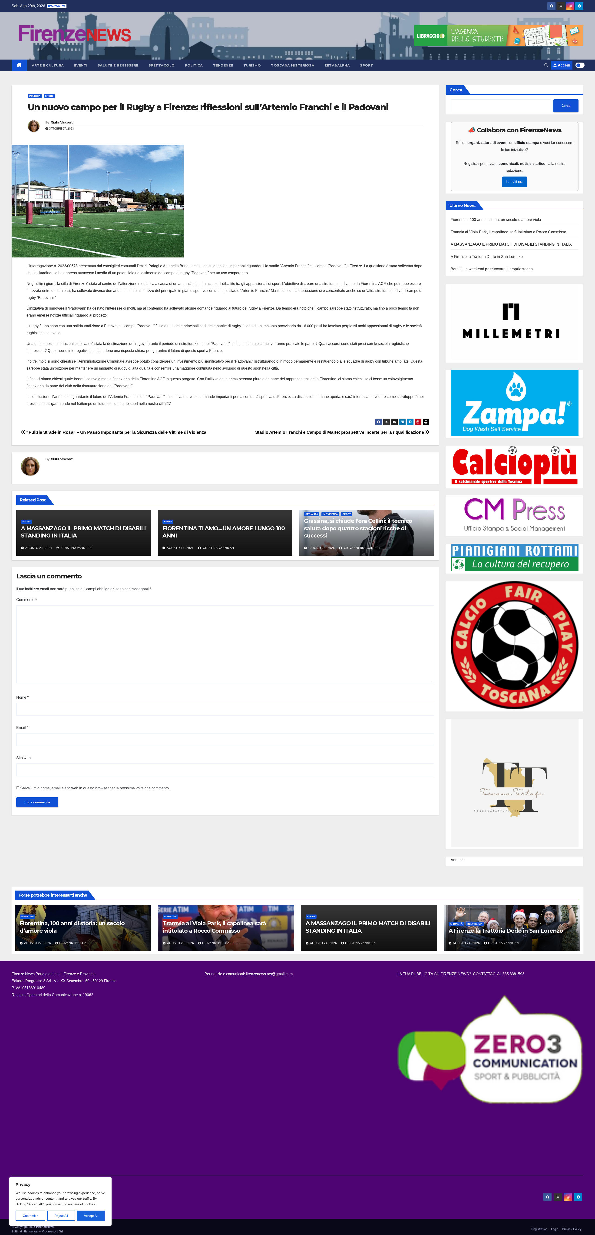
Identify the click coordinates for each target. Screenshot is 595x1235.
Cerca (456, 90)
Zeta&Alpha (337, 65)
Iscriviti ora (514, 182)
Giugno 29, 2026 (321, 548)
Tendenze (223, 65)
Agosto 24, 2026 (38, 548)
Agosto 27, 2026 (38, 943)
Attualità (311, 514)
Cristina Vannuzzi (76, 548)
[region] (60, 1201)
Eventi (80, 65)
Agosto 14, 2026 (180, 548)
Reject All (61, 1216)
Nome (22, 697)
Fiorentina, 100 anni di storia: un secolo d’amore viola (496, 220)
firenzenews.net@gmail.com (269, 974)
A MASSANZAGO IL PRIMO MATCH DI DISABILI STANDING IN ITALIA (511, 244)
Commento (26, 600)
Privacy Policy (572, 1229)
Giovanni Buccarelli (361, 548)
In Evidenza (330, 514)
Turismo (252, 65)
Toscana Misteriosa (292, 65)
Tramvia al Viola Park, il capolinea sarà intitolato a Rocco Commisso (508, 232)
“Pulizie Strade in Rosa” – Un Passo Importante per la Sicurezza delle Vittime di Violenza (115, 432)
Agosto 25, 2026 (181, 943)
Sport (366, 65)
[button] (546, 65)
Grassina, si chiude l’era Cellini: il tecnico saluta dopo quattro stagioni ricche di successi (358, 528)
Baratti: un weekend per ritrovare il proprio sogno (492, 269)
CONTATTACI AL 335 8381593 (498, 974)
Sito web (23, 758)
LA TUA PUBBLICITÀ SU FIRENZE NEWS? (434, 974)
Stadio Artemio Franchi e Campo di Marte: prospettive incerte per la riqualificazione (340, 432)
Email (22, 728)
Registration (539, 1229)
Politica (194, 65)
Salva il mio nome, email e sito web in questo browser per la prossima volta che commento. (95, 788)
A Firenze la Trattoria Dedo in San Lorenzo (487, 257)
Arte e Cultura (48, 65)
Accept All (91, 1216)
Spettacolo (162, 65)
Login (554, 1229)
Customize (30, 1216)
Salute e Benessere (118, 65)
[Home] (19, 65)
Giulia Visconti (62, 122)
